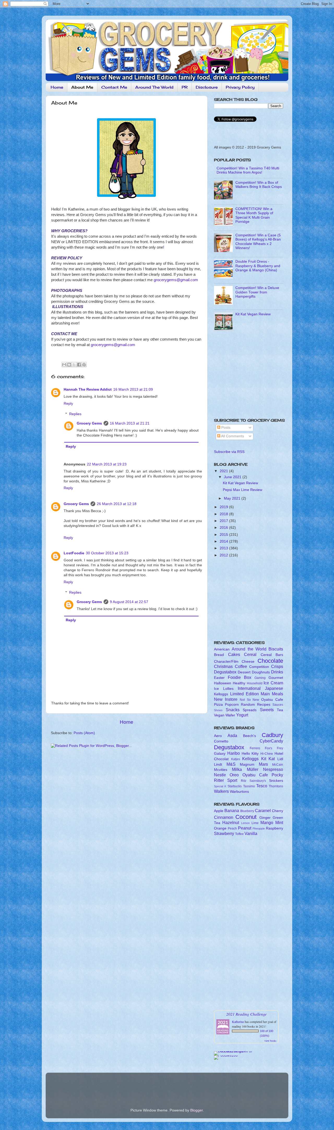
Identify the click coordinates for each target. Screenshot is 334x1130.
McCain (277, 764)
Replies (75, 414)
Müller (252, 769)
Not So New (249, 700)
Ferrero (255, 748)
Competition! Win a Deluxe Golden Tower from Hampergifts (257, 292)
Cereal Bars (272, 655)
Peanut (244, 828)
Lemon (245, 823)
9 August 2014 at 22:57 (129, 602)
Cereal (250, 654)
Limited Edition (244, 693)
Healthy (239, 683)
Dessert (244, 672)
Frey (280, 748)
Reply (68, 404)
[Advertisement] (246, 376)
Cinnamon (223, 817)
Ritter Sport (225, 780)
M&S (231, 764)
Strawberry (224, 833)
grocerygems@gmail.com (176, 280)
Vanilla (250, 833)
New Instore (225, 699)
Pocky (277, 774)
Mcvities (220, 770)
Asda (232, 735)
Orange (220, 828)
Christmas (223, 666)
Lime (255, 823)
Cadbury (272, 735)
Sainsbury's (257, 781)
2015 (224, 535)
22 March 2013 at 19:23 (107, 464)
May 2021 (232, 498)
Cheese (248, 662)
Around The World (154, 87)
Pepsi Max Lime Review (242, 490)
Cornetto (221, 741)
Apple (218, 811)
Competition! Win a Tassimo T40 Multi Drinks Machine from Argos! (248, 170)
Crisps (277, 666)
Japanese (274, 688)
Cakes (234, 654)
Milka (237, 769)
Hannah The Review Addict (88, 389)
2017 (224, 521)
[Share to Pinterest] (84, 364)
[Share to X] (74, 364)
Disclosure (207, 87)
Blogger (196, 1110)
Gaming (260, 678)
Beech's (249, 736)
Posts (225, 427)
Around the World (249, 649)
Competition (259, 667)
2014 (224, 541)
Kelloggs (221, 694)
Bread (219, 655)
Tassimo (249, 786)
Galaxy (219, 754)
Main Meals (272, 693)
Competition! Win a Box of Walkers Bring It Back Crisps (258, 185)
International (249, 688)
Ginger (265, 818)
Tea (280, 710)
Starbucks (235, 786)
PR (185, 87)
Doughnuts (261, 672)
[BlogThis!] (69, 364)
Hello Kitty (250, 754)
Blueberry (247, 811)
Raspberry (274, 828)
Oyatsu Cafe (272, 700)
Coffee (241, 666)
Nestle (220, 774)
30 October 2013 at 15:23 (107, 553)
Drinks (277, 672)
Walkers (221, 791)
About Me (82, 87)
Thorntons (276, 786)
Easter (219, 678)
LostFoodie (74, 553)
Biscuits (276, 649)
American (222, 649)
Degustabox (225, 672)
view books (270, 1040)
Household (255, 683)
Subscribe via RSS (229, 452)
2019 (224, 507)
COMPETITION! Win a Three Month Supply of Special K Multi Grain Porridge (254, 215)
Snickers (276, 781)
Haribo (233, 753)
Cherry (277, 811)
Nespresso (273, 769)
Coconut (246, 817)
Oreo (234, 774)
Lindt (218, 764)
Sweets (267, 709)
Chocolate (270, 661)
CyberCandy (271, 741)
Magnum (247, 764)
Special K (220, 786)
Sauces (277, 705)
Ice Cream (273, 682)
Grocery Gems (89, 423)
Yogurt (242, 715)
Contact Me (114, 87)
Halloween (222, 683)
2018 (224, 514)
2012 (224, 555)
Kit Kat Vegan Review (253, 314)
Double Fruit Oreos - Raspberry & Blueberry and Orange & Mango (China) (257, 266)
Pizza (218, 705)
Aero (218, 736)
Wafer (230, 715)
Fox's (268, 748)
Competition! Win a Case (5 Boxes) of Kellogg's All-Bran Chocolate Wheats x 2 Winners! (258, 241)
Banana (231, 810)
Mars (263, 764)
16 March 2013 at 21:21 (130, 423)
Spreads (250, 710)
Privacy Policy (240, 87)
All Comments (232, 436)
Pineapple (259, 828)
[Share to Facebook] (79, 364)
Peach (232, 828)
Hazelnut (230, 822)
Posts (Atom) (84, 733)
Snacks (233, 709)
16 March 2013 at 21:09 (133, 389)
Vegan (219, 715)
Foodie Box (239, 677)
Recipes (263, 705)
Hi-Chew (266, 754)
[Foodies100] (226, 1055)
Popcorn (232, 705)
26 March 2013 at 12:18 (116, 504)
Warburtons (239, 792)
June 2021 (233, 477)
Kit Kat (268, 758)
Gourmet (276, 678)
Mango (266, 822)
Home (57, 87)
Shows (218, 710)
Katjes (235, 759)
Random (248, 705)
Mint (279, 822)
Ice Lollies (224, 689)
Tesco (261, 785)
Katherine (238, 1022)
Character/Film (226, 662)
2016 (224, 528)
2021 (224, 471)
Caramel (263, 810)
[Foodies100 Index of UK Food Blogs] (235, 1051)
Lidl (280, 759)
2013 (224, 548)
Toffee (239, 834)
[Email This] (64, 364)
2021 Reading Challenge (246, 1014)
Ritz (243, 781)
